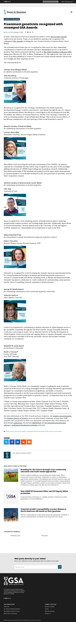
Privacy (39, 620)
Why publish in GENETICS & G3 (12, 611)
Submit (60, 567)
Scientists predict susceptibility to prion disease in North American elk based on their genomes (43, 510)
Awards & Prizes (10, 431)
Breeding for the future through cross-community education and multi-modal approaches (43, 470)
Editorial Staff (9, 32)
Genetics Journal (49, 431)
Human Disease (58, 431)
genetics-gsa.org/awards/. (62, 416)
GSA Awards (18, 41)
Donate (47, 609)
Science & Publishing (12, 19)
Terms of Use (34, 620)
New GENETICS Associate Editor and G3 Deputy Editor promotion (44, 492)
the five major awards (59, 36)
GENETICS (36, 423)
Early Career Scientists (20, 431)
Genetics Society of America (17, 418)
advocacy (7, 425)
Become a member (50, 606)
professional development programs (24, 425)
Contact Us (47, 613)
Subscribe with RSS (49, 611)
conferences (17, 423)
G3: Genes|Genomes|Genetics (55, 423)
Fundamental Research (32, 431)
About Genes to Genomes (10, 613)
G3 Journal (41, 431)
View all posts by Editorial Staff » (22, 453)
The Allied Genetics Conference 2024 (57, 52)
